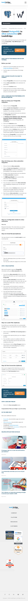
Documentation (6, 23)
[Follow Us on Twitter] (22, 594)
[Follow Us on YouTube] (18, 594)
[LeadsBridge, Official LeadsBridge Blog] (6, 2)
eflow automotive (7, 422)
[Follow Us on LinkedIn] (13, 594)
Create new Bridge (7, 68)
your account (16, 427)
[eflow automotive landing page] (20, 14)
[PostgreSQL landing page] (8, 14)
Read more (4, 454)
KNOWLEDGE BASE (13, 425)
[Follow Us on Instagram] (9, 594)
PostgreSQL (6, 419)
